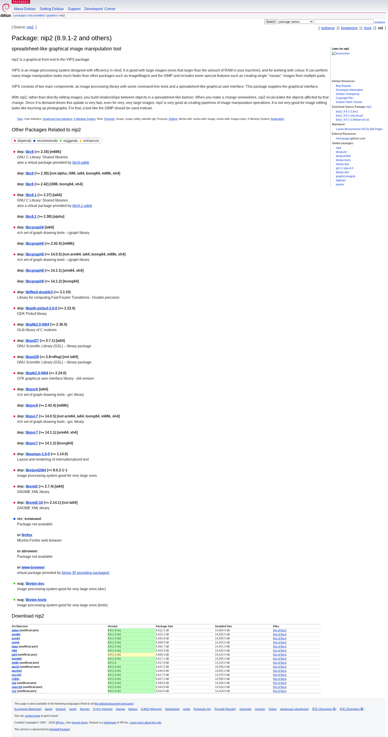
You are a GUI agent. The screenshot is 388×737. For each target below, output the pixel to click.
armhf (15, 642)
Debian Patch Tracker (349, 102)
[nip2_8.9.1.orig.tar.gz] (349, 115)
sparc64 (17, 687)
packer (340, 184)
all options (380, 22)
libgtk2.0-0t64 (37, 373)
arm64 (16, 638)
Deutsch (61, 709)
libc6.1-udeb (82, 206)
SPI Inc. (60, 722)
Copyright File (344, 98)
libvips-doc (342, 172)
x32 (14, 691)
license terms (80, 722)
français (85, 709)
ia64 (14, 654)
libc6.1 (31, 195)
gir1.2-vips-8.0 (344, 168)
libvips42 (341, 152)
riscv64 (16, 675)
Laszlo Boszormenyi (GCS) (352, 129)
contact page (32, 715)
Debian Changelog (347, 94)
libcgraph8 (35, 254)
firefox (27, 535)
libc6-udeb (80, 162)
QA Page (375, 129)
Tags (20, 119)
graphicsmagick (345, 176)
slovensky (245, 709)
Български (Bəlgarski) (28, 709)
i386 (14, 650)
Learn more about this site (145, 722)
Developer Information (349, 90)
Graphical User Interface (57, 119)
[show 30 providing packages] (85, 573)
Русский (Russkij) (225, 709)
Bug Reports (343, 85)
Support (74, 9)
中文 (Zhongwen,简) (324, 709)
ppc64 (16, 666)
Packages (21, 1)
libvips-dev (342, 164)
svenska (260, 709)
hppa (15, 646)
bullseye (328, 28)
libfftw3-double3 (39, 292)
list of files (280, 630)
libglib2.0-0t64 (37, 324)
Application (277, 119)
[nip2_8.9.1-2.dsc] (347, 111)
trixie (368, 28)
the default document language (114, 703)
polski (186, 709)
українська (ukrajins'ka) (294, 709)
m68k (15, 662)
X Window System (85, 119)
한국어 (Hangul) (102, 709)
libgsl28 (32, 357)
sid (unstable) (36, 15)
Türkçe (272, 709)
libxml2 (32, 486)
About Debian (25, 9)
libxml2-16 (34, 502)
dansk (48, 709)
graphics (52, 15)
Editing (173, 119)
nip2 (30, 27)
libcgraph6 (35, 227)
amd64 (16, 634)
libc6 (30, 152)
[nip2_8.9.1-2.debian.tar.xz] (352, 119)
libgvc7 (32, 416)
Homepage (343, 138)
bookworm (349, 28)
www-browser (33, 567)
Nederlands (172, 709)
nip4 (338, 148)
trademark (110, 722)
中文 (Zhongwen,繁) (352, 709)
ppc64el (17, 670)
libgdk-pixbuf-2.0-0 (41, 308)
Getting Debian (52, 9)
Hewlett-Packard (60, 729)
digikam (341, 180)
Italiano (132, 709)
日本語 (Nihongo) (151, 709)
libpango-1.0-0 (38, 454)
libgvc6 (32, 389)
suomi (73, 709)
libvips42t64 (343, 156)
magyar (120, 709)
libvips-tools (343, 160)
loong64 (17, 658)
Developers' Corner (99, 9)
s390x (16, 679)
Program (109, 119)
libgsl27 (32, 341)
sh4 (14, 683)
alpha (15, 630)
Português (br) (202, 709)
